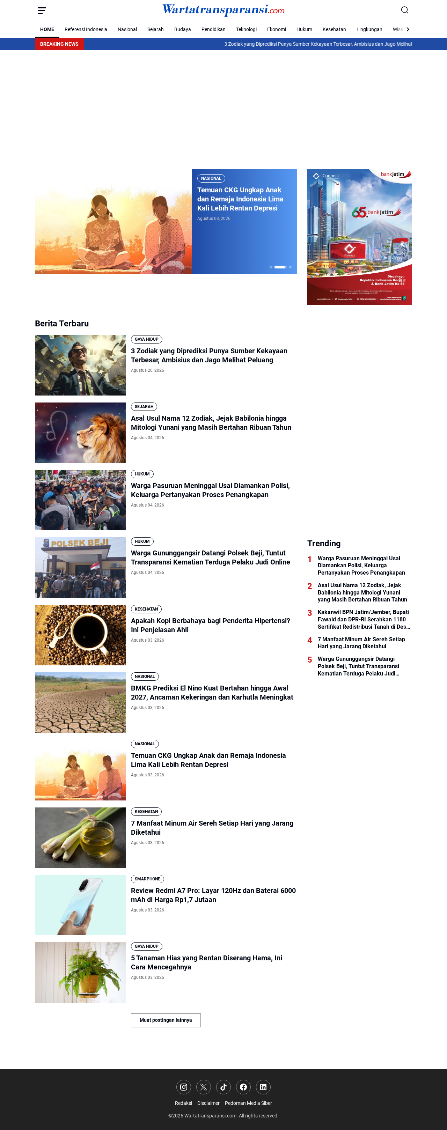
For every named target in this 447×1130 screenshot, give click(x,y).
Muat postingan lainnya (166, 1020)
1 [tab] (271, 267)
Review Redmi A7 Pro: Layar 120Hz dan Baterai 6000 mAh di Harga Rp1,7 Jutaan (213, 895)
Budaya (182, 29)
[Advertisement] (223, 109)
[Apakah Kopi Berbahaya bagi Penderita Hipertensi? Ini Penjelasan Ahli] (80, 635)
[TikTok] (223, 1087)
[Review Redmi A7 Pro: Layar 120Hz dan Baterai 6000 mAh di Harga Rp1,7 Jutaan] (80, 905)
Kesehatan (334, 29)
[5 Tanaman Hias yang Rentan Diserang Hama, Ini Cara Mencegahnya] (80, 972)
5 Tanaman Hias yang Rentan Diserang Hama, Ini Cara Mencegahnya (206, 962)
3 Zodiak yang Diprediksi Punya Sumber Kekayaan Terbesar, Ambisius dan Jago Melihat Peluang (290, 44)
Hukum (304, 29)
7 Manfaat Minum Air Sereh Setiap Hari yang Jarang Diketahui (212, 827)
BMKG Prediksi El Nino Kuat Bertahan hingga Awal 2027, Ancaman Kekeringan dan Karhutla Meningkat (212, 692)
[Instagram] (183, 1087)
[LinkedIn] (263, 1087)
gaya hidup (147, 339)
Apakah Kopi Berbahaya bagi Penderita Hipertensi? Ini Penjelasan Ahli (210, 625)
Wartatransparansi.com (210, 1115)
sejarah (144, 406)
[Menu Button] (42, 10)
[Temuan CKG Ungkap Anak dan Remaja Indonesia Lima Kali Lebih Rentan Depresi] (113, 221)
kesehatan (146, 609)
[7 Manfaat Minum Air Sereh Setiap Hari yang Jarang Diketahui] (80, 837)
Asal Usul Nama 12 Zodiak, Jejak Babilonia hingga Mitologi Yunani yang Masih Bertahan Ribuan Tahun (211, 422)
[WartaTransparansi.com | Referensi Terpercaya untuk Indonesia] (223, 10)
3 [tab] (290, 267)
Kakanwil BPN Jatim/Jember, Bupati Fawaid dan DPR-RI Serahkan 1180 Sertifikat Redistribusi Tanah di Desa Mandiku (363, 619)
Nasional (127, 29)
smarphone (147, 879)
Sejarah (155, 29)
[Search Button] (405, 10)
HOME (47, 29)
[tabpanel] (166, 221)
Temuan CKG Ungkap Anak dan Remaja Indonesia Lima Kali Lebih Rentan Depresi (240, 199)
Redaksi (183, 1103)
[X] (203, 1087)
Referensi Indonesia (86, 29)
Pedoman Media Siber (248, 1103)
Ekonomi (276, 29)
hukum (142, 474)
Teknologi (246, 29)
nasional (211, 178)
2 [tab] (280, 267)
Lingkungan (369, 29)
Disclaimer (208, 1103)
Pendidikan (213, 29)
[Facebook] (243, 1087)
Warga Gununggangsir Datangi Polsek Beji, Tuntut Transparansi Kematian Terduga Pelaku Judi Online (210, 557)
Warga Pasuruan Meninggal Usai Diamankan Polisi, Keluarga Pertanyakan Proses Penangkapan (210, 490)
